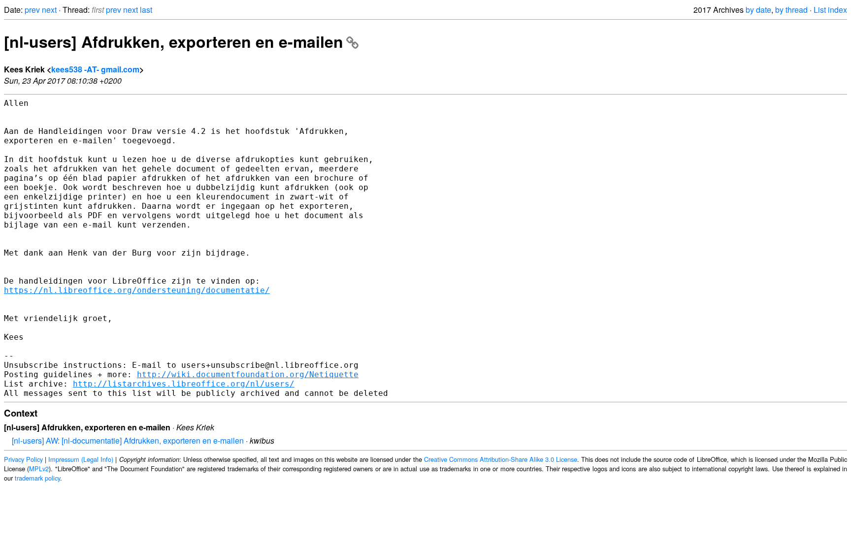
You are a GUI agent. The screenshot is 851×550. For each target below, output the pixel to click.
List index (830, 9)
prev (32, 9)
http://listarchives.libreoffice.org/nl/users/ (184, 383)
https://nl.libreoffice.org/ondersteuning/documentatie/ (137, 290)
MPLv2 (39, 468)
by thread (791, 9)
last (146, 9)
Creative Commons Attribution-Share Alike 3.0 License (500, 459)
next (49, 9)
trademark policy (37, 478)
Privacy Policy (23, 459)
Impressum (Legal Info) (80, 459)
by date (758, 9)
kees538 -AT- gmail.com (95, 69)
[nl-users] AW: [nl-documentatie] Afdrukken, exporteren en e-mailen (128, 440)
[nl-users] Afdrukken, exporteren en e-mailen (173, 41)
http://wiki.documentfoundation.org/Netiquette (248, 374)
